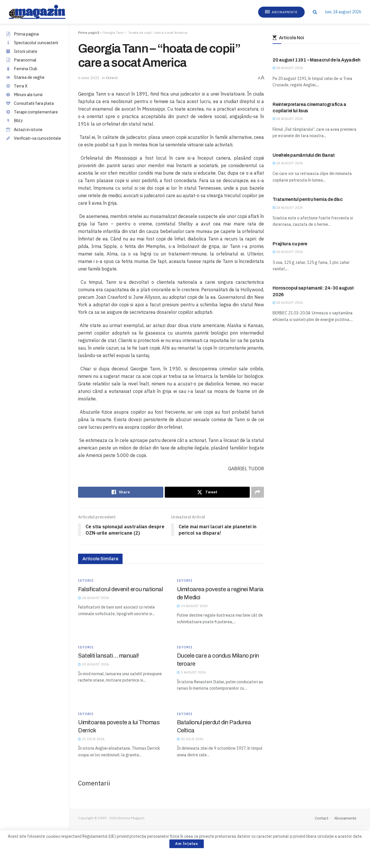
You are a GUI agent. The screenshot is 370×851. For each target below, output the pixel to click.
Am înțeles (186, 843)
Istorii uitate (25, 51)
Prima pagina (26, 34)
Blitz (18, 120)
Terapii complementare (36, 112)
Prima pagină (88, 32)
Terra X (20, 86)
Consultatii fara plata (34, 103)
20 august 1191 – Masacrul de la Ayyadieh (316, 59)
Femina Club (25, 68)
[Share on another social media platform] (257, 492)
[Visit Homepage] (43, 12)
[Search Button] (315, 12)
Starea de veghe (29, 77)
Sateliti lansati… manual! (108, 655)
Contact (321, 818)
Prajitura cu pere (290, 243)
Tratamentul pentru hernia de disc (308, 199)
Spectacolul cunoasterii (36, 42)
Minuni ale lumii (28, 94)
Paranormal (25, 60)
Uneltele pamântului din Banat (304, 155)
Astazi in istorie (28, 129)
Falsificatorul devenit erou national (120, 589)
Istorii (112, 77)
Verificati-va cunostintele (37, 138)
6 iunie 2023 (88, 77)
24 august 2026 (289, 68)
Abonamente (284, 12)
